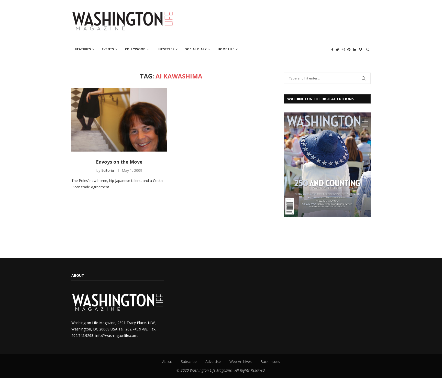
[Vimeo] (360, 49)
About (167, 361)
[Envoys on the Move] (119, 120)
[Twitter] (337, 49)
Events (108, 49)
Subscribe (189, 361)
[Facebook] (332, 49)
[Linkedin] (354, 49)
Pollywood (135, 49)
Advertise (213, 361)
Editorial (108, 170)
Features (83, 49)
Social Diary (196, 49)
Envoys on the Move (119, 162)
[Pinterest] (348, 49)
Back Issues (270, 361)
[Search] (368, 49)
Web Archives (240, 361)
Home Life (226, 49)
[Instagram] (343, 49)
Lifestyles (165, 49)
